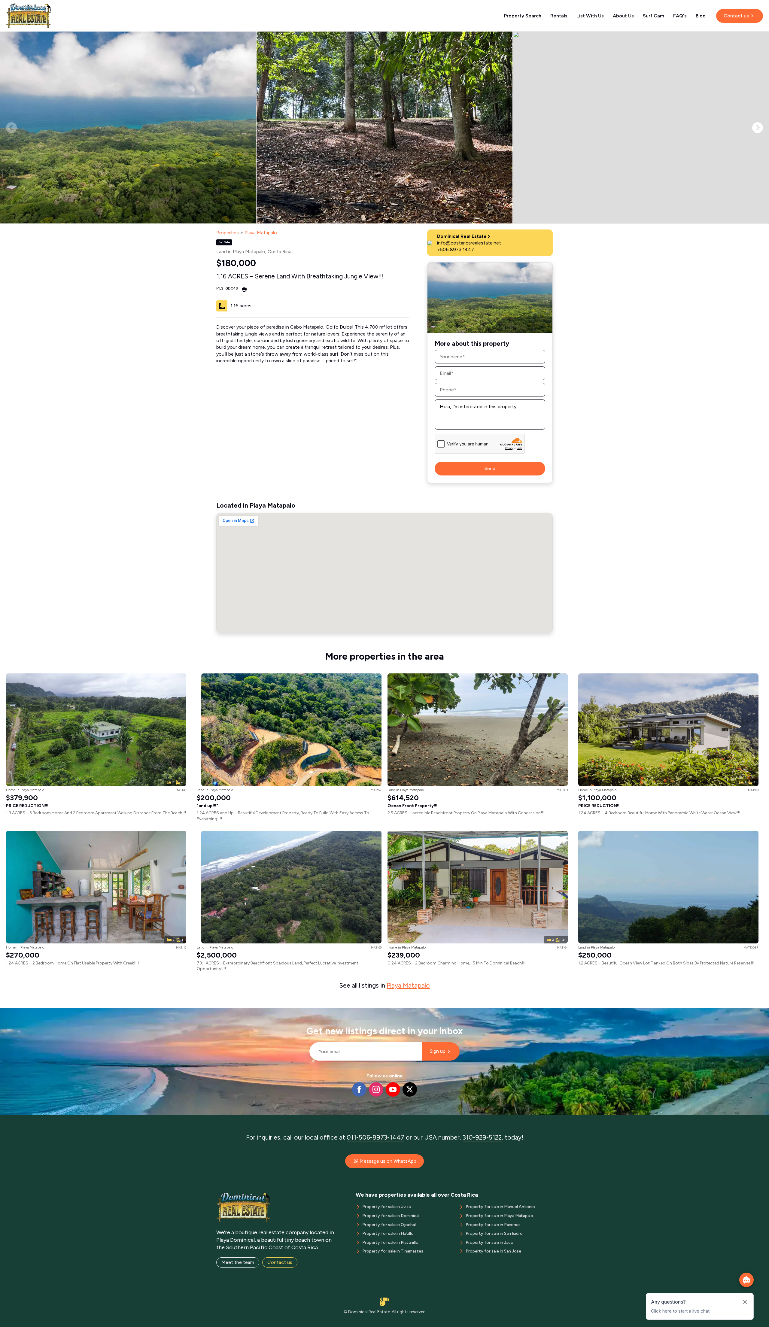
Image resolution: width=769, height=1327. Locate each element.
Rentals (558, 16)
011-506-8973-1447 (375, 1137)
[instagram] (376, 1089)
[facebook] (359, 1089)
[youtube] (393, 1089)
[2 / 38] (384, 127)
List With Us (590, 16)
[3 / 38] (641, 127)
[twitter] (410, 1089)
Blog (701, 16)
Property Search (522, 16)
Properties (227, 232)
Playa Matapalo (261, 232)
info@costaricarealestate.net (469, 243)
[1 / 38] (128, 127)
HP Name (306, 1012)
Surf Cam (653, 16)
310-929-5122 (482, 1137)
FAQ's (680, 16)
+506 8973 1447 (455, 249)
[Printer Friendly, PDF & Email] (244, 289)
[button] (757, 127)
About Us (623, 16)
